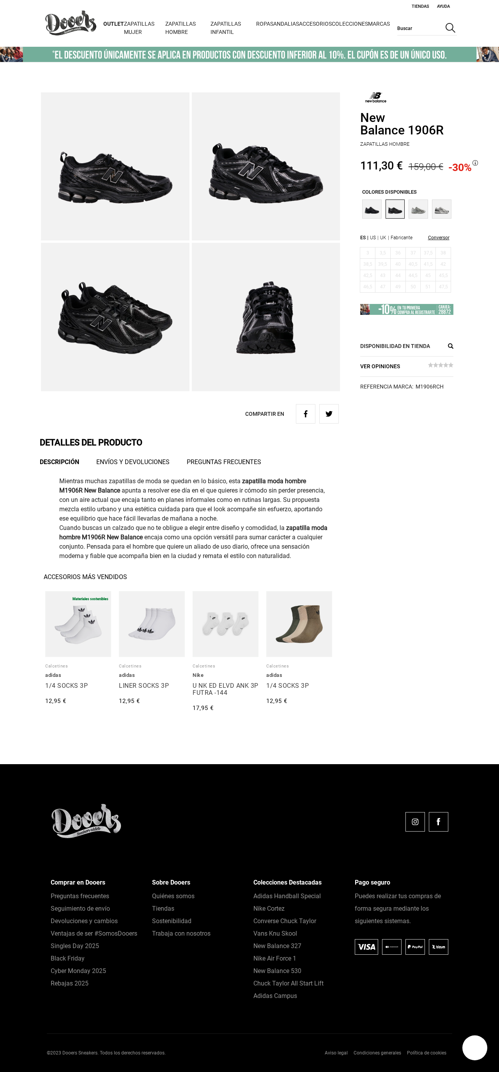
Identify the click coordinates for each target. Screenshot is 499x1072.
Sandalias (284, 24)
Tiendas (420, 6)
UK (383, 237)
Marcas (379, 24)
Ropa (263, 24)
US (373, 237)
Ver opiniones (380, 366)
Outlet (113, 24)
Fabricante (401, 237)
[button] (474, 1047)
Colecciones (350, 24)
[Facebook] (438, 822)
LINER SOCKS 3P (144, 685)
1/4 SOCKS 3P (66, 685)
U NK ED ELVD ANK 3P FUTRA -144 (225, 689)
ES (363, 237)
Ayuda (443, 6)
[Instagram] (415, 822)
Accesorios (315, 24)
